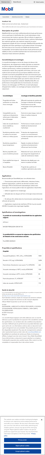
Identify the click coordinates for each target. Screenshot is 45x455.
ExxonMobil (6, 17)
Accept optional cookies (22, 451)
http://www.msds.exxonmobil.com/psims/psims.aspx (17, 296)
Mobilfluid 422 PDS (17, 17)
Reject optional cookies (22, 446)
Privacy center (22, 440)
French (27, 17)
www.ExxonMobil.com (34, 332)
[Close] (41, 419)
